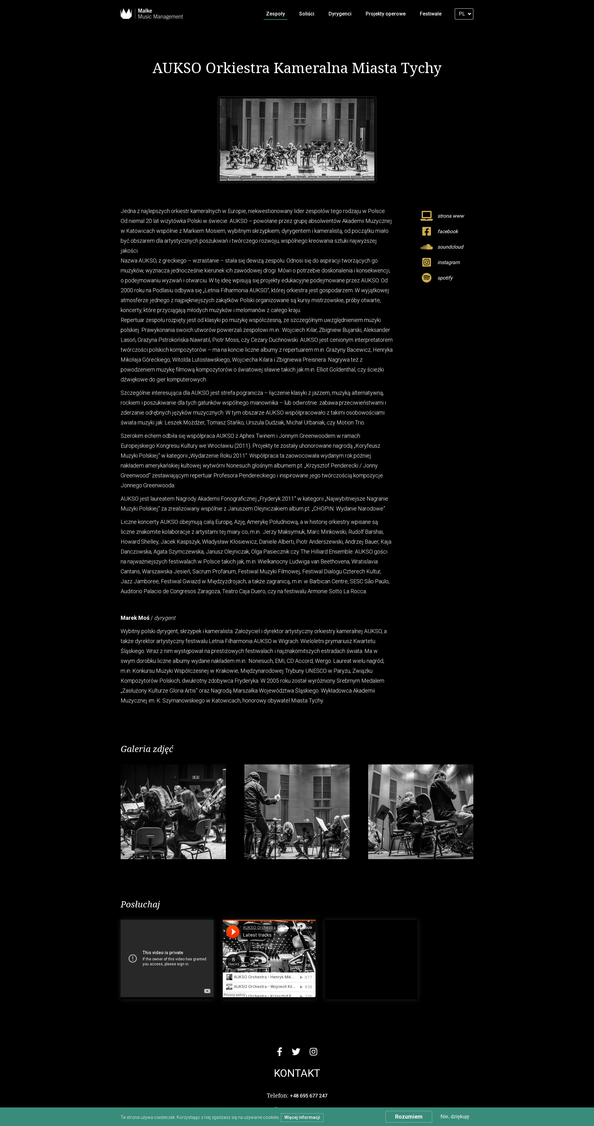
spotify (445, 278)
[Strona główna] (152, 14)
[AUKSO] (173, 811)
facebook (447, 231)
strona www (450, 216)
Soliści (306, 14)
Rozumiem (409, 1116)
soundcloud (450, 247)
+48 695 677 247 (308, 1096)
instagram (448, 262)
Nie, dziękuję (455, 1116)
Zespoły (275, 14)
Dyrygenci (340, 14)
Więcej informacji (302, 1117)
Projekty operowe (386, 14)
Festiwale (430, 14)
